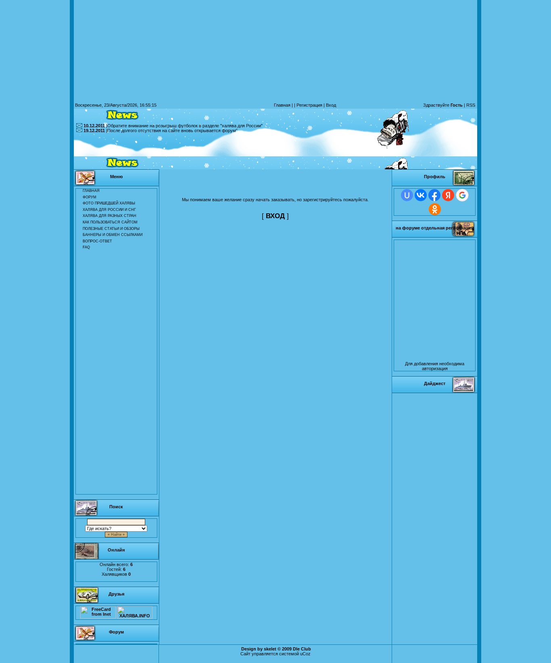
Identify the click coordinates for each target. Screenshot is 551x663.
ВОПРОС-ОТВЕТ (97, 241)
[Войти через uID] (407, 195)
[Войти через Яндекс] (448, 195)
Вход (331, 105)
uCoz (305, 653)
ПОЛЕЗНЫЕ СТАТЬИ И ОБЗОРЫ (111, 229)
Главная (282, 105)
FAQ (86, 247)
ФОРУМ (89, 197)
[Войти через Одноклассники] (435, 209)
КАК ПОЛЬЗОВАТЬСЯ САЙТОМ (110, 222)
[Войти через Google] (462, 195)
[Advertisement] (275, 151)
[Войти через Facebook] (434, 195)
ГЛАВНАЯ (91, 191)
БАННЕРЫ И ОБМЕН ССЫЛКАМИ (112, 235)
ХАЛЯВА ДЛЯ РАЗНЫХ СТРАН (109, 216)
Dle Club (302, 648)
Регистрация (309, 105)
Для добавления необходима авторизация (434, 366)
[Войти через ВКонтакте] (421, 195)
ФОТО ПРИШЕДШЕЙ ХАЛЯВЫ (109, 203)
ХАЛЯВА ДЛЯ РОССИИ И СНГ (109, 210)
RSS (470, 105)
